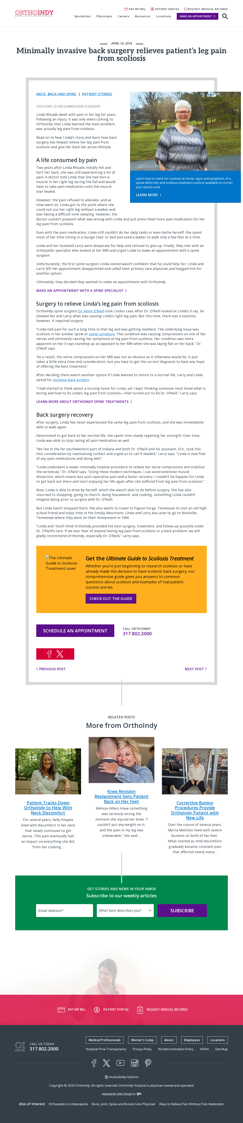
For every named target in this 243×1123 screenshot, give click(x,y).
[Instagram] (134, 1063)
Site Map (221, 1049)
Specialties (82, 16)
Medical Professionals (105, 1040)
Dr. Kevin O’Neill (91, 311)
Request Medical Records (208, 9)
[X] (106, 1063)
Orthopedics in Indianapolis (68, 1104)
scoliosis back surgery (71, 379)
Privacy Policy (142, 1049)
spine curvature (102, 334)
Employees (192, 1040)
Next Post (194, 669)
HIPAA (204, 1049)
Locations (163, 16)
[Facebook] (94, 1063)
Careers (123, 16)
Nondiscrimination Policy (175, 1049)
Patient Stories (97, 94)
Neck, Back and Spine (56, 94)
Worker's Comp (142, 1040)
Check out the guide (111, 598)
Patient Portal (167, 9)
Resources (143, 16)
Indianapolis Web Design (117, 1094)
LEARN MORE (147, 195)
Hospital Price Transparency (106, 1049)
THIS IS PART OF (68, 106)
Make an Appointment (196, 16)
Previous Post (52, 669)
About (169, 1040)
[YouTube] (120, 1063)
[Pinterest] (148, 1063)
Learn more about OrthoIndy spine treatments (82, 401)
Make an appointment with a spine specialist (79, 290)
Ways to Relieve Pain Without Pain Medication (191, 1104)
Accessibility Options (123, 1077)
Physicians (104, 16)
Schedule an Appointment (75, 630)
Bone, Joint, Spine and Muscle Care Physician (123, 1104)
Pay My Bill (137, 9)
